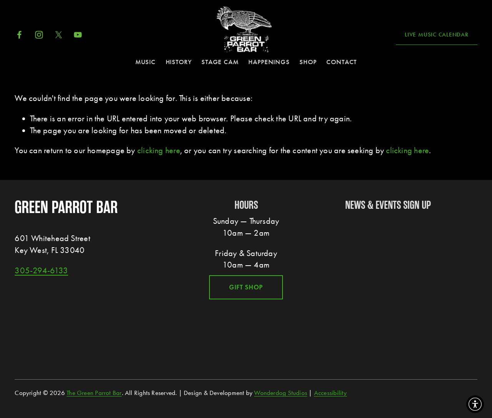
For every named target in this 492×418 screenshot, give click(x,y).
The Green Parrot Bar (93, 393)
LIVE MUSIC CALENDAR (437, 34)
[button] (475, 404)
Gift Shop (246, 287)
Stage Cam (220, 62)
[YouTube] (78, 35)
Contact (341, 62)
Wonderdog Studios (280, 393)
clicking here (158, 150)
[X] (58, 35)
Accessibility (330, 393)
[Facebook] (19, 35)
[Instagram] (39, 35)
